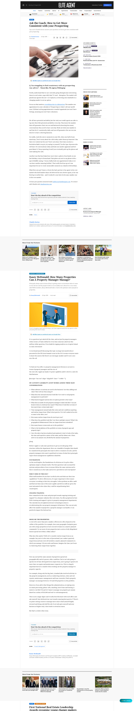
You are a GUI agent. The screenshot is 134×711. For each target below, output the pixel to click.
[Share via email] (63, 37)
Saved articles (97, 10)
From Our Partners (90, 92)
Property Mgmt (88, 10)
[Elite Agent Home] (67, 5)
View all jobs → (88, 216)
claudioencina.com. (70, 226)
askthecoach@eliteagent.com (61, 182)
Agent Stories (64, 10)
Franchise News (40, 703)
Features (40, 10)
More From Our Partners (31, 243)
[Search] (26, 5)
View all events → (87, 67)
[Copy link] (66, 37)
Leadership (47, 10)
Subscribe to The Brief (97, 5)
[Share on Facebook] (54, 37)
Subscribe (72, 202)
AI (58, 10)
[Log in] (23, 5)
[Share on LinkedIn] (57, 37)
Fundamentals (73, 10)
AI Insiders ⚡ (107, 5)
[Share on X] (60, 37)
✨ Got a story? (126, 700)
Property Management (37, 273)
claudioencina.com (46, 184)
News (34, 10)
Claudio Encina (35, 36)
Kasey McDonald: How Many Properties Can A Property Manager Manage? (52, 278)
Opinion (54, 10)
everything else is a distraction (55, 104)
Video (80, 10)
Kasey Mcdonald (35, 295)
